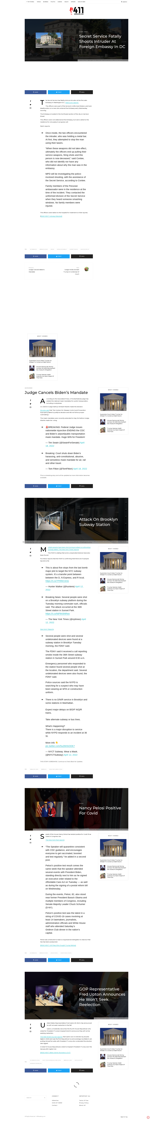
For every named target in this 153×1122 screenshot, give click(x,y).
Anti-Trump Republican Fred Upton (52, 1060)
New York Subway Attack (56, 769)
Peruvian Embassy (62, 249)
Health (66, 1)
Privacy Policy (84, 1103)
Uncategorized (28, 388)
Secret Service (74, 249)
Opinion (73, 1)
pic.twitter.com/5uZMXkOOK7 (60, 746)
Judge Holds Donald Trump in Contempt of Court (71, 271)
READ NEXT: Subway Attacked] (51, 216)
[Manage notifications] (148, 1117)
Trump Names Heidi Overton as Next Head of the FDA (45, 376)
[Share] (30, 101)
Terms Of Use (83, 1100)
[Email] (30, 108)
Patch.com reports (71, 102)
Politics (53, 1)
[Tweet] (30, 104)
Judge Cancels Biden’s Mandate (37, 270)
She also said (44, 410)
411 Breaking (34, 249)
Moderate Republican (36, 1063)
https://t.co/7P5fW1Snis (57, 581)
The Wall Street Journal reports (51, 1037)
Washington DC (85, 249)
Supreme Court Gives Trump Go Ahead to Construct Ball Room (40, 361)
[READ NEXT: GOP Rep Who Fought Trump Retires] (58, 945)
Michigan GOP (78, 1060)
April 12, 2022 (70, 755)
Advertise (55, 1100)
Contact (54, 1105)
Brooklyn (44, 769)
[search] (45, 1098)
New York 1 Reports (47, 629)
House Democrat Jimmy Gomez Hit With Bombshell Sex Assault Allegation (45, 368)
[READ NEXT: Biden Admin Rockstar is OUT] (55, 1052)
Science (60, 1)
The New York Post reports (55, 840)
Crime (52, 249)
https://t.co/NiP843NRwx (58, 613)
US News (81, 31)
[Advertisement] (76, 77)
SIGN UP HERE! (81, 1)
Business (45, 1)
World (39, 1)
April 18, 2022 (80, 468)
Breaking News (44, 249)
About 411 (82, 1105)
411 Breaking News (35, 1060)
